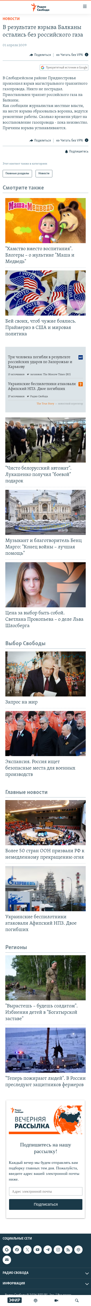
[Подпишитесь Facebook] (17, 1249)
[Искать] (76, 1300)
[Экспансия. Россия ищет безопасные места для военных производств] (45, 733)
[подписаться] (7, 1260)
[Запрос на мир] (45, 673)
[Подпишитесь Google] (7, 1249)
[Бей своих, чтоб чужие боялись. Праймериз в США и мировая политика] (45, 293)
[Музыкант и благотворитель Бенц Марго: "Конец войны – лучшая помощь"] (45, 512)
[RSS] (68, 1249)
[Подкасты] (78, 1249)
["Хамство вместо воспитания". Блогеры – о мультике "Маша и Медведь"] (45, 220)
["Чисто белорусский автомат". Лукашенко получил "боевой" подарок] (45, 440)
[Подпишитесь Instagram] (58, 1249)
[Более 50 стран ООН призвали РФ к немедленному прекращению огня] (45, 822)
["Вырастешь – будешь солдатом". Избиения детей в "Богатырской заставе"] (45, 977)
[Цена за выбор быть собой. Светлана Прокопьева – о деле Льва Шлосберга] (45, 584)
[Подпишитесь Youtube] (37, 1249)
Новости (11, 19)
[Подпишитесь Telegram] (48, 1249)
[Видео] (56, 1300)
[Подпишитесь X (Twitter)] (27, 1249)
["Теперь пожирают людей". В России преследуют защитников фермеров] (45, 1050)
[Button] (40, 55)
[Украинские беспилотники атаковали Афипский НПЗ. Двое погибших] (45, 888)
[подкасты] (35, 1300)
